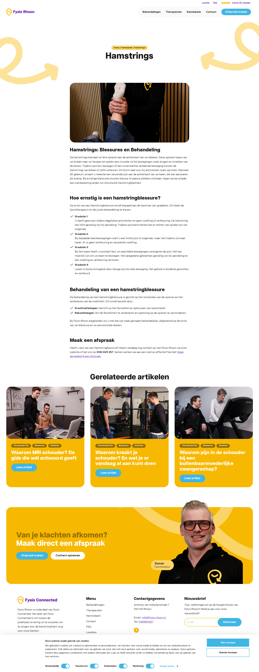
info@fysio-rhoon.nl (154, 617)
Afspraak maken (236, 11)
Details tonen (167, 666)
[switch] (94, 666)
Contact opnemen (68, 555)
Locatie (205, 3)
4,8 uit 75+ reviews (241, 3)
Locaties (91, 632)
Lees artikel (24, 467)
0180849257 (146, 621)
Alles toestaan (228, 642)
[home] (20, 12)
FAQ (215, 3)
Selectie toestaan (228, 652)
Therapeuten (174, 11)
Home (116, 48)
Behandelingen (152, 11)
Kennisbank (194, 11)
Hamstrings (139, 48)
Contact (211, 11)
